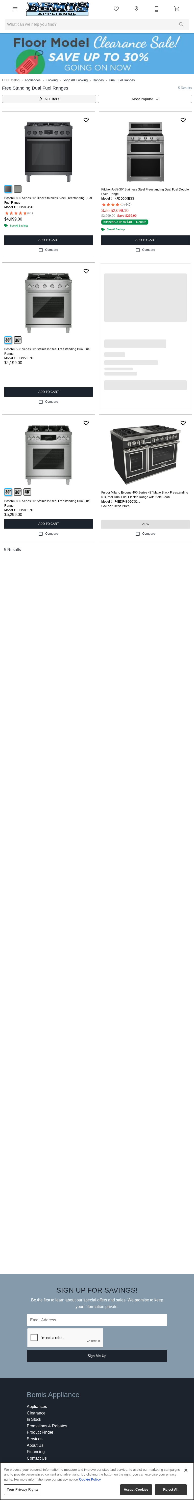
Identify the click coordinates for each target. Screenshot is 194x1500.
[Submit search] (181, 24)
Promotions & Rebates (47, 1426)
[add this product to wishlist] (86, 120)
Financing (36, 1452)
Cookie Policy (90, 1479)
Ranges (98, 80)
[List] (116, 9)
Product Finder (40, 1432)
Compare (51, 250)
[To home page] (57, 9)
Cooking (52, 80)
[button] (15, 9)
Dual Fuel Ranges (122, 80)
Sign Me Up (97, 1356)
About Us (35, 1445)
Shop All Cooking (75, 80)
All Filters (51, 99)
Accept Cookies (136, 1489)
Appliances (33, 80)
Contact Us (37, 1458)
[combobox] (145, 99)
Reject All (170, 1489)
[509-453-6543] (157, 9)
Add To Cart (48, 240)
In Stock (34, 1419)
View (145, 524)
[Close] (185, 1470)
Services (34, 1439)
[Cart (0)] (177, 9)
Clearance (36, 1413)
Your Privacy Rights (22, 1489)
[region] (97, 1481)
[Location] (136, 9)
